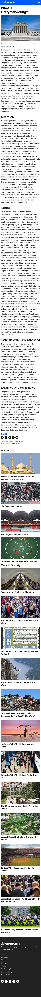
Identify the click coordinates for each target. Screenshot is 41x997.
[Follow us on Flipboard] (2, 981)
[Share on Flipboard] (2, 437)
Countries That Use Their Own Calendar (19, 561)
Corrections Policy (6, 972)
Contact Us (4, 957)
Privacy (3, 960)
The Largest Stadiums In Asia (14, 534)
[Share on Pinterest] (13, 437)
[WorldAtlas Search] (39, 2)
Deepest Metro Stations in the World (17, 592)
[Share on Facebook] (6, 437)
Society (22, 441)
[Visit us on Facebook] (6, 981)
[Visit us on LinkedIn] (17, 981)
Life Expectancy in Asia (11, 506)
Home (3, 954)
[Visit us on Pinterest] (13, 981)
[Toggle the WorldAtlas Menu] (2, 2)
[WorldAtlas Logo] (12, 2)
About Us (3, 966)
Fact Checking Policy (7, 969)
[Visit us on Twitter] (10, 981)
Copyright (4, 963)
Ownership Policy (6, 975)
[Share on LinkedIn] (16, 437)
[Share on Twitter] (9, 437)
